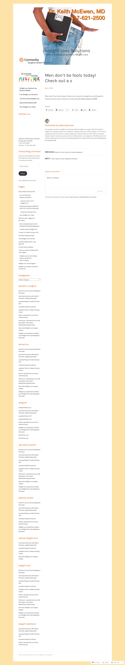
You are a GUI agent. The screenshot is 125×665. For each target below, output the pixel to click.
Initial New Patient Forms (28, 212)
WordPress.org (23, 438)
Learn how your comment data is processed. (82, 197)
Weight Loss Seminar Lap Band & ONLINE (28, 89)
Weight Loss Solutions (67, 50)
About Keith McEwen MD (28, 103)
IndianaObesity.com (25, 407)
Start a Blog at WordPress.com (28, 655)
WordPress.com (24, 435)
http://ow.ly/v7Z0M (89, 99)
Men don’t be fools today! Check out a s (70, 78)
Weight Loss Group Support (27, 263)
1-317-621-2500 (24, 143)
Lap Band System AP (25, 416)
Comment (100, 191)
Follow (23, 173)
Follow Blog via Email (30, 151)
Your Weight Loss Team (28, 107)
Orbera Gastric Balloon (26, 247)
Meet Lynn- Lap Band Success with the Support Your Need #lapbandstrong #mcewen (29, 323)
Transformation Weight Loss (29, 98)
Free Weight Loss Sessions (29, 94)
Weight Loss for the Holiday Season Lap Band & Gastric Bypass (28, 258)
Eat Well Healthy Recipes (26, 235)
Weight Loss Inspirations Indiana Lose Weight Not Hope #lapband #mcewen (29, 335)
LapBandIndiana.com (25, 419)
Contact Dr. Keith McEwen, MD (28, 232)
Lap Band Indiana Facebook (27, 307)
